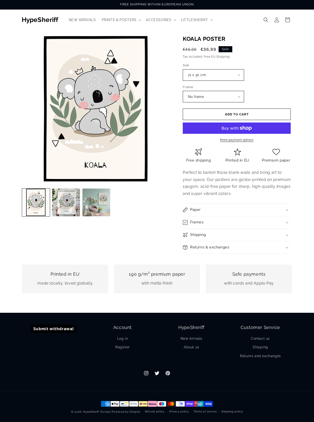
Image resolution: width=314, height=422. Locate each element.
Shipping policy (232, 411)
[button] (121, 20)
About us (191, 347)
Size (186, 65)
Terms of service (205, 411)
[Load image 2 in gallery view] (66, 202)
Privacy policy (179, 411)
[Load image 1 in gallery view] (36, 202)
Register (122, 347)
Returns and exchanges (260, 356)
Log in (122, 338)
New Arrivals (191, 338)
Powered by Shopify (126, 411)
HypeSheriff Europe (97, 411)
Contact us (260, 338)
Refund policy (155, 411)
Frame (188, 87)
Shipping (260, 347)
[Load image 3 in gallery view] (96, 202)
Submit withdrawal (53, 328)
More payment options (236, 140)
